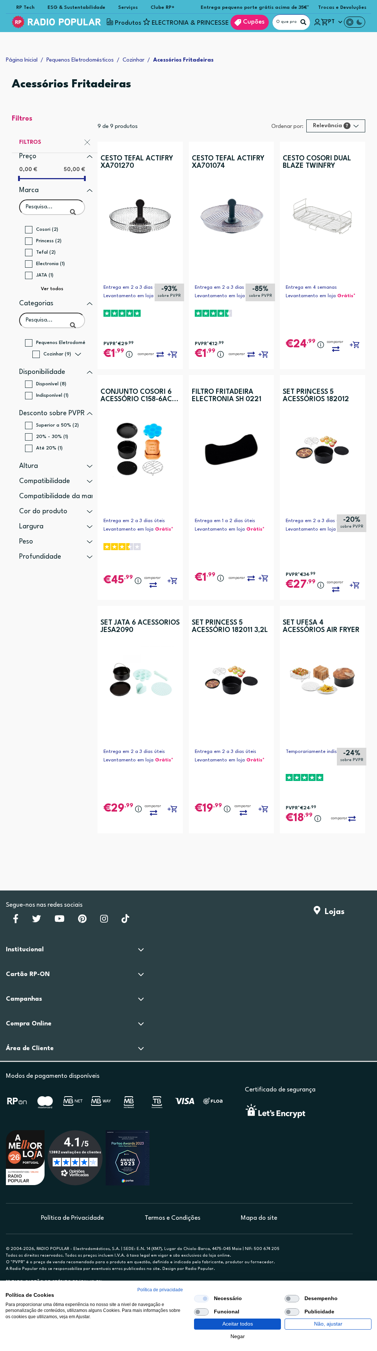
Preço (27, 156)
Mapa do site (259, 1218)
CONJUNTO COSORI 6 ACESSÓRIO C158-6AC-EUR (138, 396)
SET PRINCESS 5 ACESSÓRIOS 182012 (316, 396)
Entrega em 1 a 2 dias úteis (225, 520)
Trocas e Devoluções (342, 7)
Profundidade (40, 556)
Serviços (128, 7)
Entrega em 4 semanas (311, 287)
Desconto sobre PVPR (52, 413)
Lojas (332, 912)
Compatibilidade (44, 481)
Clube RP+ (163, 7)
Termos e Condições (172, 1218)
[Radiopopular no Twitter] (36, 921)
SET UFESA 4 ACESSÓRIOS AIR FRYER (321, 626)
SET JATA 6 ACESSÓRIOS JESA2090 (140, 626)
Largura (31, 526)
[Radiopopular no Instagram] (104, 921)
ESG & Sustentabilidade (76, 7)
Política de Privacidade (72, 1218)
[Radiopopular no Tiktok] (125, 921)
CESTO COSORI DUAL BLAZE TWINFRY (317, 162)
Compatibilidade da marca (60, 496)
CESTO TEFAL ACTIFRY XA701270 (137, 162)
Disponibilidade (42, 372)
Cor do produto (43, 511)
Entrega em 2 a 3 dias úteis (134, 287)
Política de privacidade (160, 1289)
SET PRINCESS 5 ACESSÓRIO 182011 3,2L (230, 626)
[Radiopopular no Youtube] (59, 921)
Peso (26, 541)
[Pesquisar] (303, 22)
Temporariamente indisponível (319, 751)
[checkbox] (201, 1298)
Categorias (36, 303)
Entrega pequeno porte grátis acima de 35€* (255, 7)
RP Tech (25, 7)
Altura (28, 466)
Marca (29, 190)
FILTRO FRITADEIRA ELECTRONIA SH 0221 (226, 396)
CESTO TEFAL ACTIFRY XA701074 (228, 162)
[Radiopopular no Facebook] (15, 921)
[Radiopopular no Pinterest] (82, 921)
